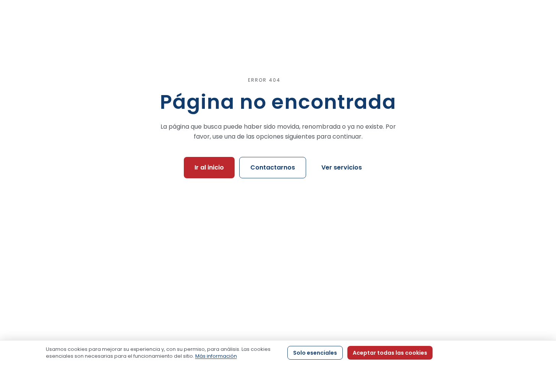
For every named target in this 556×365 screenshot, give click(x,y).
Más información (216, 356)
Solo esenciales (315, 353)
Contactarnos (272, 167)
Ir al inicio (209, 167)
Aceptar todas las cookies (390, 353)
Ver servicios (341, 167)
